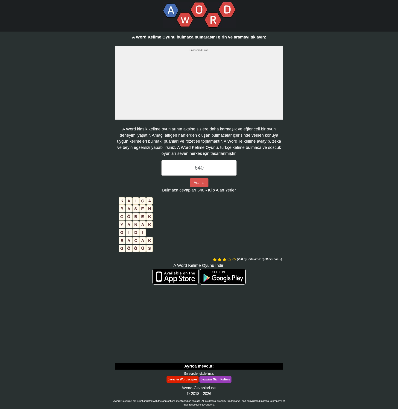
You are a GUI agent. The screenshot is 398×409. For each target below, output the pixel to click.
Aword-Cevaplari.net (199, 388)
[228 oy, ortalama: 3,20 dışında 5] (215, 259)
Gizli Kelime (215, 379)
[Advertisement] (199, 87)
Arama (199, 183)
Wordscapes (182, 379)
